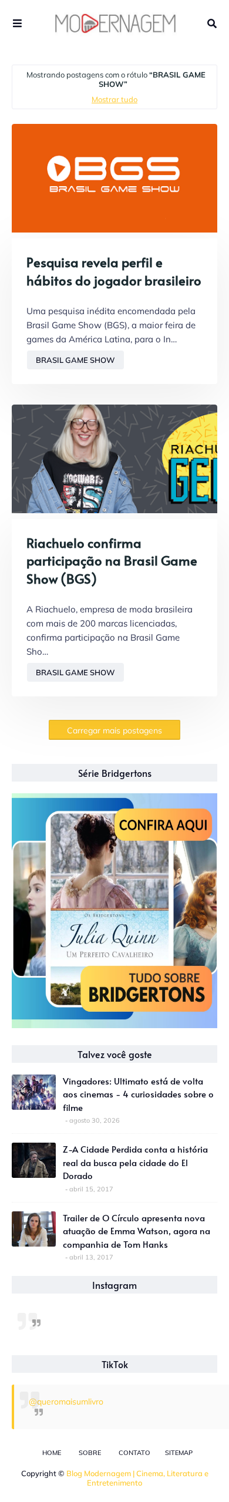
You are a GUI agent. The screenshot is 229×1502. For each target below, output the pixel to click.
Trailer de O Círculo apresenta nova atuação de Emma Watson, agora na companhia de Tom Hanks (136, 1230)
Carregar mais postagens (114, 730)
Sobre (90, 1453)
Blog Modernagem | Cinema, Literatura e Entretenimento (137, 1478)
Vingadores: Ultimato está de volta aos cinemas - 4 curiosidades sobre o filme (138, 1094)
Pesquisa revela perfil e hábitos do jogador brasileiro (113, 271)
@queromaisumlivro (66, 1401)
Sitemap (179, 1453)
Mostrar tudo (114, 99)
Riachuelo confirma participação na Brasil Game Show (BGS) (111, 561)
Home (51, 1453)
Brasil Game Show (75, 360)
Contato (134, 1453)
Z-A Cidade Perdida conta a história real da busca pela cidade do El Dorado (135, 1162)
